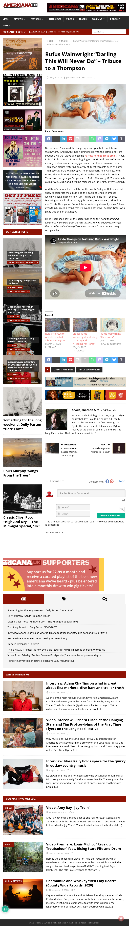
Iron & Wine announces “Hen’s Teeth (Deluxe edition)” (38, 638)
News (6, 19)
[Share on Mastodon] (99, 139)
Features (36, 19)
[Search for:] (109, 31)
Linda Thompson (63, 369)
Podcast (115, 19)
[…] (99, 709)
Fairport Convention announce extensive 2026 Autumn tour (41, 660)
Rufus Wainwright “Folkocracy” (110, 335)
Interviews (55, 19)
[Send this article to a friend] (77, 139)
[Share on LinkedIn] (63, 139)
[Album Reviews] (23, 894)
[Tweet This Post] (56, 139)
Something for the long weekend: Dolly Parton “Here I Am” (20, 255)
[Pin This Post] (70, 139)
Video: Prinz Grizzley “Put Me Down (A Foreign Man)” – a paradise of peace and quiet (55, 655)
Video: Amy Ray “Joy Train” (68, 807)
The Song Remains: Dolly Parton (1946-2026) (21, 340)
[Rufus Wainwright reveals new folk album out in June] (57, 325)
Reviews (18, 19)
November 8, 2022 (58, 812)
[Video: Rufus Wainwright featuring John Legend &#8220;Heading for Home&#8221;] (85, 325)
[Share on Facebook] (48, 139)
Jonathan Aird (73, 77)
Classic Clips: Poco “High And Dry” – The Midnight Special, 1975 (21, 309)
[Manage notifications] (121, 918)
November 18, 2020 (59, 890)
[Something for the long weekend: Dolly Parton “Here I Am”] (22, 401)
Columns (97, 19)
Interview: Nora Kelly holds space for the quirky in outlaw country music (85, 763)
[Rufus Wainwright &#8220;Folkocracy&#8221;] (112, 325)
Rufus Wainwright (89, 369)
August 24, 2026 (57, 770)
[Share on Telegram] (106, 139)
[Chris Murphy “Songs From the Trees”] (22, 452)
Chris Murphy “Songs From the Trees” (22, 282)
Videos (70, 19)
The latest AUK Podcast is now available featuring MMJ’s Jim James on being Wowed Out (57, 649)
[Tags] (64, 599)
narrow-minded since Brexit (101, 155)
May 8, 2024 (56, 77)
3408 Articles (110, 410)
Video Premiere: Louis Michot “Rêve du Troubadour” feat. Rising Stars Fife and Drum (83, 846)
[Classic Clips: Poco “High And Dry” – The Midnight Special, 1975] (22, 499)
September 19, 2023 (59, 853)
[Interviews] (23, 696)
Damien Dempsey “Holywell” (23, 644)
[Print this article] (85, 139)
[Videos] (23, 820)
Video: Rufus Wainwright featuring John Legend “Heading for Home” (85, 338)
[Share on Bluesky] (114, 139)
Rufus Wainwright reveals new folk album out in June (55, 337)
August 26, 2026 (57, 733)
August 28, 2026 (25, 262)
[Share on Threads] (121, 139)
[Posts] (23, 599)
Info (5, 25)
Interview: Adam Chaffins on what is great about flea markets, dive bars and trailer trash (22, 366)
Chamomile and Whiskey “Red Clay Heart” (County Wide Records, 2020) (81, 883)
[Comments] (104, 599)
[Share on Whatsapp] (92, 139)
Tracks (83, 19)
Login (121, 481)
